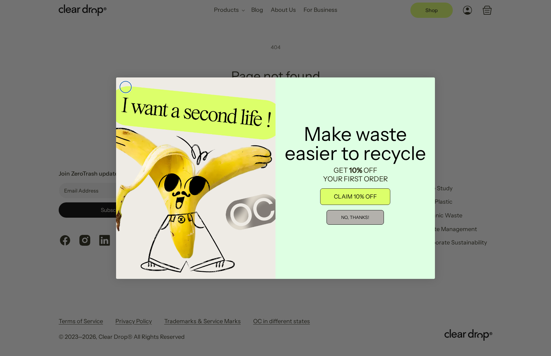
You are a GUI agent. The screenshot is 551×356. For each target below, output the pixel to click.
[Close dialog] (125, 87)
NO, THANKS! (355, 217)
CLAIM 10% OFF (355, 196)
